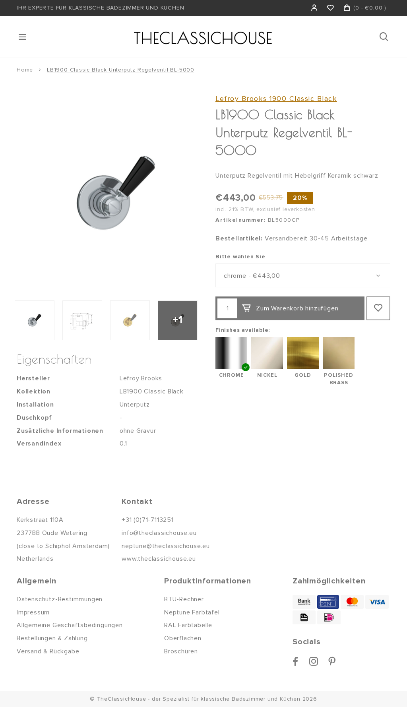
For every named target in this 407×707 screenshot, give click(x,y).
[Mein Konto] (314, 8)
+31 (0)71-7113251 (148, 520)
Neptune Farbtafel (192, 612)
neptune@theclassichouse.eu (166, 546)
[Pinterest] (332, 661)
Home (25, 69)
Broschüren (181, 651)
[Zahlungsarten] (304, 602)
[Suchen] (384, 36)
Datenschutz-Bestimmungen (60, 599)
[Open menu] (23, 36)
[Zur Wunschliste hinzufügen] (378, 308)
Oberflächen (183, 638)
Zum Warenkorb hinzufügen (297, 308)
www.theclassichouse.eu (159, 559)
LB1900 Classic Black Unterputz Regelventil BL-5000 (120, 69)
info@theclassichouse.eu (159, 533)
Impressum (33, 612)
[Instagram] (314, 661)
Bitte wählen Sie (240, 256)
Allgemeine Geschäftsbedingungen (70, 625)
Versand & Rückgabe (48, 651)
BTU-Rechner (184, 599)
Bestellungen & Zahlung (52, 638)
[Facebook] (295, 661)
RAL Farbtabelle (188, 625)
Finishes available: (242, 330)
